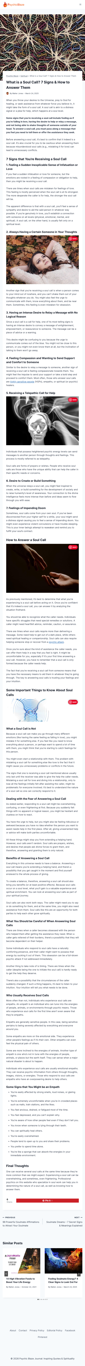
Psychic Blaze (12, 76)
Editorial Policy (54, 1330)
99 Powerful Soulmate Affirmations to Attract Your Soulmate (21, 1221)
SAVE (75, 239)
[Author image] (7, 93)
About (13, 1330)
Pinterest (42, 1337)
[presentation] (21, 1261)
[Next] (79, 1273)
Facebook (70, 1330)
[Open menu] (80, 4)
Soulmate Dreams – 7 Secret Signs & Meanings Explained (64, 1221)
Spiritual (24, 76)
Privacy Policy (37, 1330)
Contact (23, 1330)
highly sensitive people (22, 381)
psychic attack (56, 642)
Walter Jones (17, 93)
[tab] (38, 1299)
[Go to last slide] (6, 1273)
